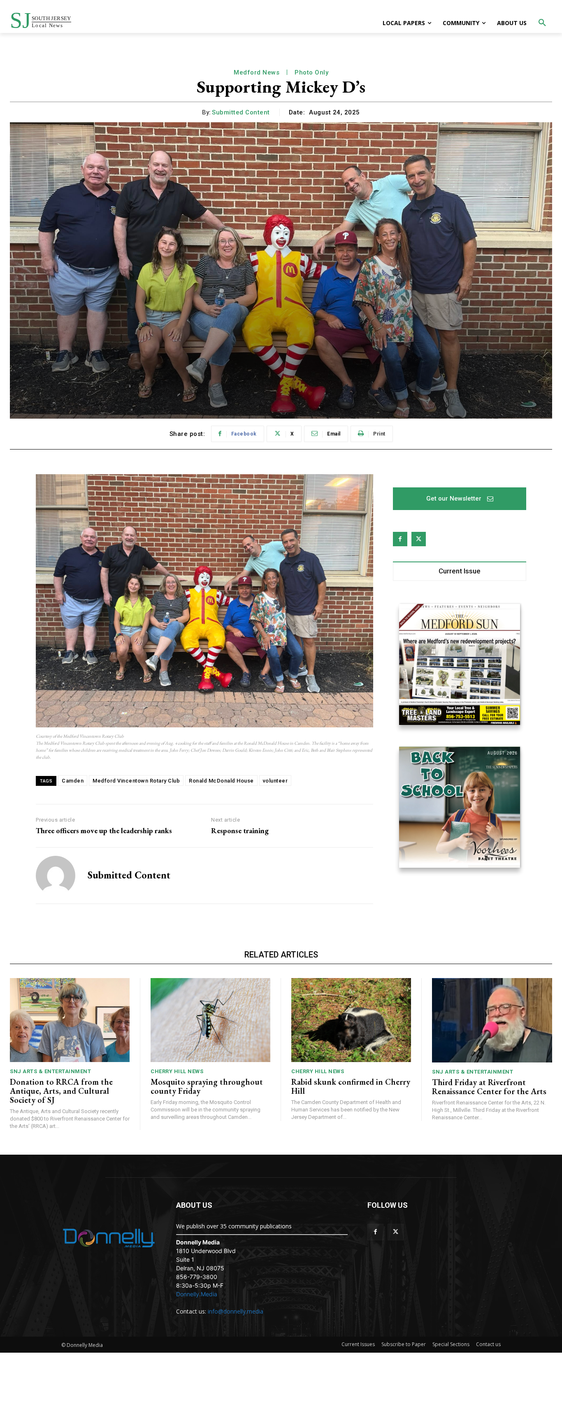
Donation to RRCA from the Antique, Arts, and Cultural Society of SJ (61, 1090)
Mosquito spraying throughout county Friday (207, 1086)
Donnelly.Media (196, 1294)
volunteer (275, 781)
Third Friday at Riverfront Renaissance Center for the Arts (489, 1087)
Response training (240, 830)
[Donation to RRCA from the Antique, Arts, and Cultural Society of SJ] (70, 1020)
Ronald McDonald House (221, 781)
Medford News (256, 72)
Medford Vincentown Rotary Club (136, 781)
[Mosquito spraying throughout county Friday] (210, 1020)
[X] (418, 539)
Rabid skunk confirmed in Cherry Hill (350, 1086)
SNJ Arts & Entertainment (50, 1071)
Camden (73, 781)
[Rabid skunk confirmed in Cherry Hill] (351, 1020)
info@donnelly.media (235, 1311)
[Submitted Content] (55, 875)
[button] (542, 23)
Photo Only (311, 72)
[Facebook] (400, 539)
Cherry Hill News (177, 1071)
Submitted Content (241, 112)
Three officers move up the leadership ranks (104, 830)
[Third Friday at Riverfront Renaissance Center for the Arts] (492, 1020)
